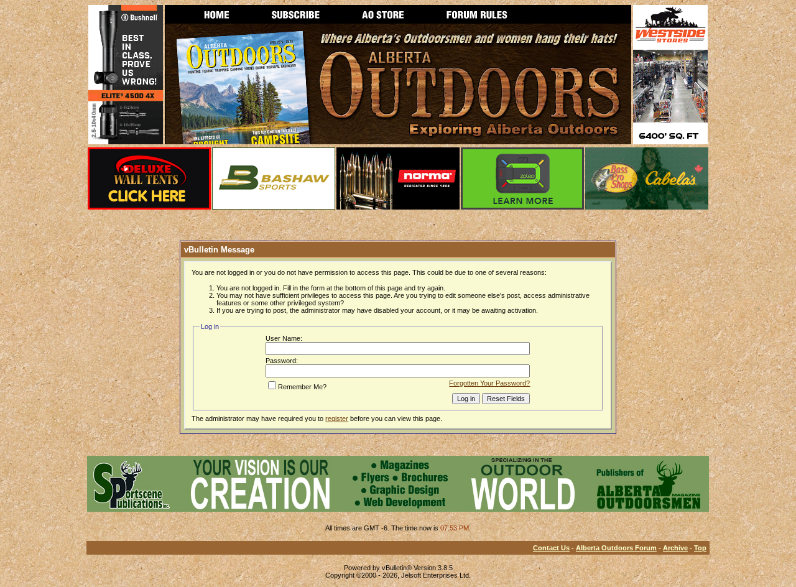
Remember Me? (302, 387)
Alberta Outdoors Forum (616, 548)
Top (700, 548)
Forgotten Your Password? (489, 383)
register (336, 418)
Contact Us (551, 548)
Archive (675, 548)
